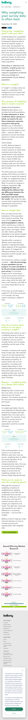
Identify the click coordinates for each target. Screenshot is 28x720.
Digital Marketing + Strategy (7, 663)
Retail (4, 641)
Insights (16, 7)
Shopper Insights (6, 624)
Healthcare (5, 648)
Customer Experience (7, 630)
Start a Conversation (9, 532)
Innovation (5, 622)
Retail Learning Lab (7, 665)
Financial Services (7, 643)
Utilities (5, 639)
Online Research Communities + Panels (8, 654)
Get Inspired (6, 7)
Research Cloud (6, 656)
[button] (26, 2)
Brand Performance (7, 626)
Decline (14, 713)
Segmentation (6, 628)
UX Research (6, 632)
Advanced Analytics (7, 660)
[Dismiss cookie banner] (22, 671)
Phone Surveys (6, 634)
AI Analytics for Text (7, 658)
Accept (14, 709)
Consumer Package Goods (7, 646)
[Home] (7, 2)
